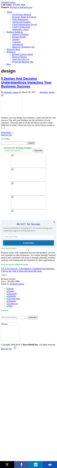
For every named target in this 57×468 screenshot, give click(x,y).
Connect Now (28, 243)
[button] (28, 224)
